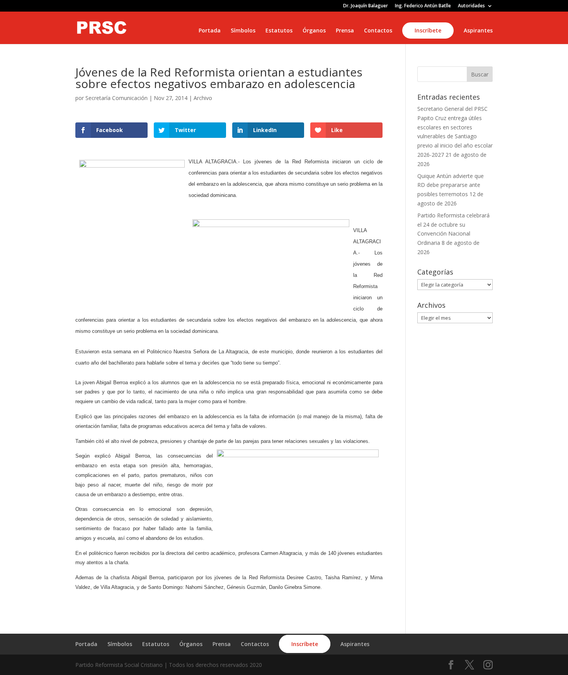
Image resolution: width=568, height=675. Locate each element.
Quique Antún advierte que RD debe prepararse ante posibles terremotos (450, 185)
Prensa (345, 31)
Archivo (203, 98)
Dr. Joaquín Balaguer (365, 6)
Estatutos (279, 31)
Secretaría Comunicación (116, 98)
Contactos (378, 31)
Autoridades (471, 6)
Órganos (314, 31)
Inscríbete (428, 30)
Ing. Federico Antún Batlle (423, 6)
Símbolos (243, 31)
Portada (210, 31)
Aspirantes (478, 31)
